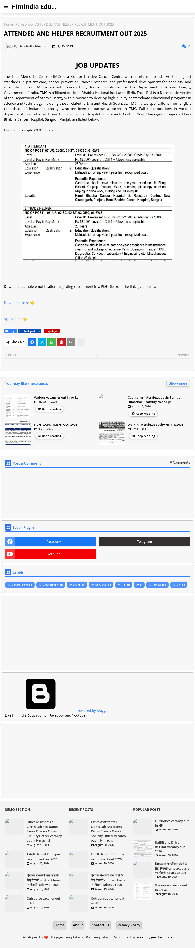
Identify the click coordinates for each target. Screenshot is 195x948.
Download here (16, 302)
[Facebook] (32, 342)
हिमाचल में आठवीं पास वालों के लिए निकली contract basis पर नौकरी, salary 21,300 (44, 880)
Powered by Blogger (92, 710)
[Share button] (81, 342)
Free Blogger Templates (155, 937)
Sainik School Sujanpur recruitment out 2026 (43, 856)
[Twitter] (42, 342)
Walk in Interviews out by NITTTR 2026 (155, 424)
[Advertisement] (97, 632)
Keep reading (51, 409)
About (78, 925)
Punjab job (24, 24)
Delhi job (79, 585)
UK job (180, 585)
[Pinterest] (61, 342)
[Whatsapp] (51, 342)
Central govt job (29, 331)
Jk (141, 585)
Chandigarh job (53, 585)
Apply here (13, 318)
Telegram (144, 541)
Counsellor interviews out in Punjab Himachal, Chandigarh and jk (154, 399)
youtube (54, 554)
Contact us (100, 925)
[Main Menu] (5, 6)
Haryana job (103, 585)
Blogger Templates (66, 937)
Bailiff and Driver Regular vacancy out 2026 (170, 846)
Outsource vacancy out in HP (43, 900)
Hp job (125, 585)
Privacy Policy (129, 925)
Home (8, 24)
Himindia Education (40, 6)
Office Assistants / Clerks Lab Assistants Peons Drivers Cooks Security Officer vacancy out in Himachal (44, 831)
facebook (54, 541)
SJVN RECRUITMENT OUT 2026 (55, 424)
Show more (178, 383)
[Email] (71, 342)
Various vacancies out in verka (56, 397)
